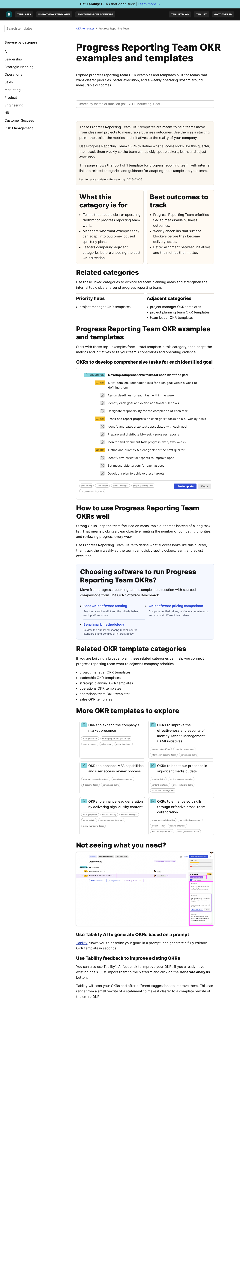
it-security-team (90, 785)
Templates (24, 14)
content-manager (129, 815)
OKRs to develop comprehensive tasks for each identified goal (144, 362)
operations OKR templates (100, 688)
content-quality (109, 815)
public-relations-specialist (181, 779)
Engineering (13, 105)
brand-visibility (158, 779)
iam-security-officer (161, 749)
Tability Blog (180, 14)
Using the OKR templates (54, 14)
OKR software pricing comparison (176, 606)
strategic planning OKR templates (106, 683)
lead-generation (90, 738)
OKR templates (85, 28)
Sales (8, 82)
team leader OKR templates (172, 317)
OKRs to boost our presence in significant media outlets (182, 768)
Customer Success (19, 120)
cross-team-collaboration (163, 820)
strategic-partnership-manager (116, 738)
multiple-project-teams (162, 831)
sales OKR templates (96, 699)
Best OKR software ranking (105, 606)
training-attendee (177, 826)
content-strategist (160, 785)
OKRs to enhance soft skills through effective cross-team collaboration (181, 806)
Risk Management (18, 128)
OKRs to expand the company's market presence (113, 727)
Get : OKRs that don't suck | (120, 4)
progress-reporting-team (92, 491)
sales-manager (89, 744)
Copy (204, 486)
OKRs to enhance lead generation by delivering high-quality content (115, 804)
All (6, 51)
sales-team (106, 744)
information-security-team (164, 755)
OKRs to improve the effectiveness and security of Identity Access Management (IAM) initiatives (181, 733)
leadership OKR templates (100, 678)
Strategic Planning (19, 67)
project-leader (158, 826)
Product (10, 97)
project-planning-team (143, 485)
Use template (185, 486)
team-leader (102, 485)
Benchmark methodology (103, 624)
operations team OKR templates (105, 694)
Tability (201, 14)
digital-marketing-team (93, 826)
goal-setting (86, 485)
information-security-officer (95, 779)
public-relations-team (183, 785)
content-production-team (112, 820)
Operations (13, 74)
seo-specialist (89, 820)
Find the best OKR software (95, 14)
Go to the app (223, 14)
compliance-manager (184, 749)
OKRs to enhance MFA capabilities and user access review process (116, 768)
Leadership (13, 59)
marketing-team (123, 744)
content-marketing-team (163, 790)
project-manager (120, 485)
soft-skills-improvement (190, 820)
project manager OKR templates (105, 307)
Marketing (12, 90)
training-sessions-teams (188, 831)
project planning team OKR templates (180, 312)
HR (6, 113)
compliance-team (189, 755)
